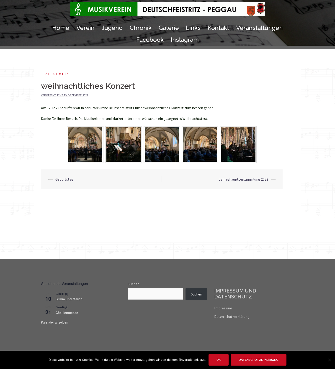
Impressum (223, 308)
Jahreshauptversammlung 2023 (243, 179)
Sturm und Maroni (69, 299)
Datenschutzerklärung (232, 316)
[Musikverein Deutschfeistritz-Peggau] (167, 10)
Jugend (112, 27)
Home (60, 27)
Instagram (185, 39)
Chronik (141, 27)
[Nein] (329, 360)
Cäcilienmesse (67, 312)
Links (193, 27)
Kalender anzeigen (54, 322)
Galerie (169, 27)
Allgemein (58, 74)
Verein (85, 27)
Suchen (133, 284)
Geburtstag (64, 179)
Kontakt (218, 27)
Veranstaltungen (259, 27)
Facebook (150, 39)
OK (218, 359)
